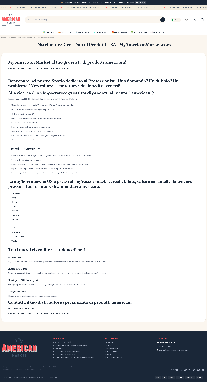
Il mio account (112, 348)
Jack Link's (16, 215)
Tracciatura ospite (114, 357)
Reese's (15, 211)
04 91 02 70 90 (165, 346)
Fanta (14, 224)
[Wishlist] (186, 19)
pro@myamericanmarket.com (21, 308)
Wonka (14, 241)
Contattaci (110, 342)
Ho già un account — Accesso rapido (53, 68)
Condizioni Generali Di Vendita (67, 351)
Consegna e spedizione (64, 342)
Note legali (59, 348)
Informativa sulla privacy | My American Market (74, 357)
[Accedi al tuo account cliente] (194, 19)
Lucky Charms (18, 237)
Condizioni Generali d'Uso (65, 354)
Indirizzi (109, 354)
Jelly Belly (16, 193)
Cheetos (15, 202)
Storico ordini (111, 351)
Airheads (15, 219)
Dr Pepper (16, 232)
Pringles (15, 198)
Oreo (14, 206)
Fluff (13, 228)
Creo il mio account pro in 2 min (22, 68)
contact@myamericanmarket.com (174, 350)
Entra (108, 345)
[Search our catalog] (162, 19)
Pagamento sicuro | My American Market (72, 345)
